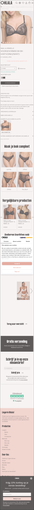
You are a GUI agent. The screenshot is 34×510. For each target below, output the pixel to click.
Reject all (17, 271)
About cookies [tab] (17, 241)
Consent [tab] (6, 241)
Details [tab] (28, 241)
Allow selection (17, 267)
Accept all (17, 263)
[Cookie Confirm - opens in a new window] (26, 237)
